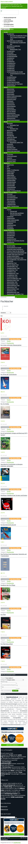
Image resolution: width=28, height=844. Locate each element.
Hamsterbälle (11, 185)
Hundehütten (11, 70)
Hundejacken (10, 61)
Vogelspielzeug (11, 222)
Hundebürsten (11, 80)
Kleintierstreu (11, 189)
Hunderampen (11, 79)
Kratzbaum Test (11, 290)
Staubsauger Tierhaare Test (15, 294)
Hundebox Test (11, 272)
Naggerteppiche (11, 178)
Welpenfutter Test (15, 49)
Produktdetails (5, 339)
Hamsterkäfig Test (12, 266)
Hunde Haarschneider (13, 82)
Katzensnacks (11, 91)
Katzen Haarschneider (13, 115)
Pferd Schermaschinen (13, 151)
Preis (2, 687)
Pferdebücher (11, 235)
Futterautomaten (12, 156)
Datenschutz (4, 809)
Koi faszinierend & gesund (8, 525)
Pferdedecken (11, 139)
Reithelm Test (14, 129)
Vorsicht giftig (11, 246)
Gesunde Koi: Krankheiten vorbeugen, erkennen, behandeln (12, 465)
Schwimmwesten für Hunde (15, 72)
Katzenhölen (10, 103)
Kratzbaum (10, 101)
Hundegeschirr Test (13, 273)
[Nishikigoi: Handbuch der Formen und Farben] (7, 510)
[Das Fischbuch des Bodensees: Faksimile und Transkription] (5, 570)
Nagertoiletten (11, 177)
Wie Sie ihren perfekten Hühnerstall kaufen (17, 214)
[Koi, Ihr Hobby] (5, 418)
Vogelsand (10, 223)
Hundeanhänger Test (13, 268)
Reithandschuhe (11, 130)
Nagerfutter (10, 165)
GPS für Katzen (11, 111)
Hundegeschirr (11, 63)
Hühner (9, 209)
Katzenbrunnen (11, 99)
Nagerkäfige (10, 175)
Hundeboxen (10, 68)
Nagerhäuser (11, 172)
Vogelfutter (10, 216)
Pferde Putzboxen (12, 149)
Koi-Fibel (3, 614)
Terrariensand (11, 196)
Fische (5, 153)
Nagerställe (10, 173)
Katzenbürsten (11, 113)
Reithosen (10, 132)
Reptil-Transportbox (13, 206)
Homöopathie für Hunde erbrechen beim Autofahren (15, 248)
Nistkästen (10, 227)
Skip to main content (7, 1)
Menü (11, 29)
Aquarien (9, 158)
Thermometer (11, 201)
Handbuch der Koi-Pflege (8, 585)
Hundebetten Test (12, 270)
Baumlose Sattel (11, 141)
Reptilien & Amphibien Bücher (15, 241)
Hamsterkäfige (11, 180)
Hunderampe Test (12, 277)
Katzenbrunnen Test (13, 280)
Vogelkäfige (10, 228)
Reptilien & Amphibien (10, 192)
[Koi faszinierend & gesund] (6, 539)
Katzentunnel (11, 104)
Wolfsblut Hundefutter (13, 46)
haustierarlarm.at (12, 697)
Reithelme (10, 127)
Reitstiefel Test (14, 125)
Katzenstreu (10, 108)
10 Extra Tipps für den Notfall (15, 251)
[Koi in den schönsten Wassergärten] (5, 359)
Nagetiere (7, 163)
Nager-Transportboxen (14, 191)
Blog (5, 244)
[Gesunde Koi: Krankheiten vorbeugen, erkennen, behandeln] (5, 480)
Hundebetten (11, 67)
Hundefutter (10, 34)
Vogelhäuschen (11, 225)
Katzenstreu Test (12, 287)
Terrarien (10, 194)
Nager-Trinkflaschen (13, 170)
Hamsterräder (11, 184)
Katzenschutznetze (12, 116)
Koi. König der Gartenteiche (9, 374)
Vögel (5, 208)
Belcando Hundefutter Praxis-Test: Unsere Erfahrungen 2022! (18, 37)
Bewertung (4, 681)
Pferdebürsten (11, 147)
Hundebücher (11, 232)
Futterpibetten (11, 203)
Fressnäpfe (10, 53)
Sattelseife (10, 144)
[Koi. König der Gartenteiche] (5, 389)
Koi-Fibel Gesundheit (7, 644)
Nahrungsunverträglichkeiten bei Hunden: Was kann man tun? (16, 253)
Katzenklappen (11, 106)
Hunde (6, 32)
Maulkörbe (10, 60)
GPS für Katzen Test (13, 265)
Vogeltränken (11, 218)
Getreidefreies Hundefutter (15, 41)
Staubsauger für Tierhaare (15, 84)
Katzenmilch (10, 92)
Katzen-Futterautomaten (14, 96)
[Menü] (10, 14)
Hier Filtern (15, 690)
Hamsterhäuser (11, 182)
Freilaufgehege (11, 187)
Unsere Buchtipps (9, 230)
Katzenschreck (11, 118)
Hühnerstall (13, 211)
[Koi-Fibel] (6, 629)
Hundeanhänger (11, 77)
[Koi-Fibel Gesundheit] (6, 658)
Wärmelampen (11, 199)
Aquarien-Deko (11, 161)
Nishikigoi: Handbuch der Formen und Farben (14, 495)
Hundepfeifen (11, 65)
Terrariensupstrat (12, 197)
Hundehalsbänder (12, 56)
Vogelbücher (10, 242)
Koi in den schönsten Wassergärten (11, 345)
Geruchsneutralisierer (13, 120)
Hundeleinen (10, 58)
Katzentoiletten (11, 110)
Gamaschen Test (12, 263)
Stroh (8, 168)
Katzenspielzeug (11, 98)
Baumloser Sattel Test (16, 142)
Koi (1, 316)
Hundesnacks (11, 51)
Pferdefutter (10, 135)
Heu (8, 166)
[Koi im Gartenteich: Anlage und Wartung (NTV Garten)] (5, 449)
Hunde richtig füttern (13, 256)
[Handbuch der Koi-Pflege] (5, 599)
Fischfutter (10, 154)
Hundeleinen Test (12, 275)
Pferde (6, 122)
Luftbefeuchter (11, 204)
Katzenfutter (10, 89)
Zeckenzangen (11, 85)
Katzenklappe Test (12, 284)
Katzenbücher (11, 234)
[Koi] (6, 330)
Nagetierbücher (11, 239)
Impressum (4, 806)
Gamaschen (10, 146)
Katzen (6, 87)
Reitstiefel (10, 123)
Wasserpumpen (11, 160)
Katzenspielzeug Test (13, 285)
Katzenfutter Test (12, 282)
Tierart (3, 678)
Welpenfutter (11, 48)
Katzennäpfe (10, 94)
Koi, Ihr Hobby (5, 404)
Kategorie (3, 680)
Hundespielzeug (11, 54)
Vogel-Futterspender (13, 220)
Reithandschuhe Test (13, 292)
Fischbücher (10, 237)
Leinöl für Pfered (12, 137)
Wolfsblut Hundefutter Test (15, 258)
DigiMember (17, 842)
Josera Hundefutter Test (14, 278)
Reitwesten (10, 134)
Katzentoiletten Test (13, 289)
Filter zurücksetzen (6, 690)
